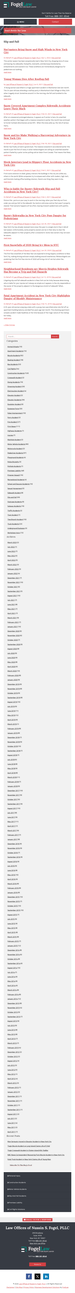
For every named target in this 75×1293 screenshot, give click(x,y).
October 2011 (13, 1105)
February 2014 (13, 994)
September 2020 (14, 644)
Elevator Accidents (14, 400)
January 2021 (13, 627)
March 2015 (12, 937)
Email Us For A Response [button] (38, 1220)
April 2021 (11, 613)
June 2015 (11, 924)
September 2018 (14, 751)
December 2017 (13, 791)
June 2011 (11, 1123)
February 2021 (13, 622)
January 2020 (13, 680)
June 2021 (11, 604)
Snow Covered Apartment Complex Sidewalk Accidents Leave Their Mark (37, 107)
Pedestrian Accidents (15, 453)
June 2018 (11, 764)
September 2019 (14, 698)
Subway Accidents (14, 506)
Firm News (12, 426)
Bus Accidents (13, 364)
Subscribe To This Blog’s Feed (21, 1165)
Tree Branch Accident (15, 519)
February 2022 (13, 569)
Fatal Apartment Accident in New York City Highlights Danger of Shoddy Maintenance (37, 297)
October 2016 (13, 853)
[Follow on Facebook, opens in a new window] (29, 1276)
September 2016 (14, 857)
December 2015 (13, 897)
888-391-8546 (61, 16)
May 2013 (11, 1034)
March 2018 (12, 777)
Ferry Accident (13, 417)
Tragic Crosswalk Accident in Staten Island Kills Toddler (28, 1150)
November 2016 (14, 848)
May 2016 (11, 875)
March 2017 (12, 831)
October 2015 (13, 906)
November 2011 (14, 1101)
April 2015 (11, 932)
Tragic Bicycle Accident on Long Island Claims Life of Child (29, 1146)
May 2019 (11, 715)
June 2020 (11, 658)
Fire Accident (12, 422)
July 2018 (11, 760)
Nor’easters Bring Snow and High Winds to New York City (35, 51)
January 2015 (13, 946)
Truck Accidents (13, 524)
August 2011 (12, 1114)
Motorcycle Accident (15, 449)
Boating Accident (14, 360)
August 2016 (12, 862)
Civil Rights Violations (17, 1209)
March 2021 (12, 618)
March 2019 (12, 724)
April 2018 (11, 773)
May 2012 (11, 1074)
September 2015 (14, 910)
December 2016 (13, 844)
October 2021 (13, 587)
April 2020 (11, 667)
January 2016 (13, 893)
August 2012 (12, 1061)
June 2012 (11, 1070)
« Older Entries (9, 325)
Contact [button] (55, 21)
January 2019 (13, 733)
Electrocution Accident (16, 391)
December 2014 (13, 950)
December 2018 (13, 737)
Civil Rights (12, 369)
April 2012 (11, 1079)
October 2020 (13, 640)
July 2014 (11, 972)
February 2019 (13, 729)
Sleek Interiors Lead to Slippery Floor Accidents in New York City (37, 163)
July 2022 (11, 547)
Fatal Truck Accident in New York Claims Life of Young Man (29, 1159)
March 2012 (12, 1083)
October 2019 (13, 693)
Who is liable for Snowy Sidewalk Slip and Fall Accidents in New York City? (32, 190)
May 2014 (11, 981)
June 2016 (11, 870)
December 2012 (13, 1052)
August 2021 (12, 596)
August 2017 (12, 808)
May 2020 (11, 662)
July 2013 (11, 1025)
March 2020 (12, 671)
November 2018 (14, 742)
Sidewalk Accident (14, 493)
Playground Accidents (15, 457)
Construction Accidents (16, 373)
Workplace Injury (14, 533)
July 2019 (11, 706)
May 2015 (11, 928)
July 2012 (11, 1065)
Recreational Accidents (16, 480)
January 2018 (13, 786)
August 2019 (12, 702)
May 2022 (11, 556)
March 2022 (12, 565)
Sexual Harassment (15, 488)
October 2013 (13, 1012)
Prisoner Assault (14, 475)
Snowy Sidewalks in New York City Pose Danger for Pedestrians (35, 217)
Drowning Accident (14, 386)
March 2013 (12, 1043)
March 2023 (12, 542)
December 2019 (13, 684)
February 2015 (13, 941)
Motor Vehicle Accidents (16, 444)
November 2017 (14, 795)
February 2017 (13, 835)
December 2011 (13, 1096)
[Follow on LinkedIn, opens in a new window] (46, 1276)
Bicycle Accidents (14, 355)
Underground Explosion (16, 528)
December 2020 (13, 631)
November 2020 (14, 635)
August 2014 (12, 968)
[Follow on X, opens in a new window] (37, 1276)
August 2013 (12, 1021)
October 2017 (13, 799)
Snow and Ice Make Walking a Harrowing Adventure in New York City (37, 137)
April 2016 (11, 879)
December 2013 (13, 1003)
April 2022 (11, 560)
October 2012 (13, 1056)
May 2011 (11, 1127)
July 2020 (11, 653)
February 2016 (13, 888)
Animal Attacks (13, 347)
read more (7, 72)
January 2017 (13, 839)
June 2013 (11, 1030)
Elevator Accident (14, 395)
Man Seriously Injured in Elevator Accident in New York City (29, 1142)
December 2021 (13, 578)
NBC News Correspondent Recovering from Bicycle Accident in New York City (36, 1155)
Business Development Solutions (47, 1287)
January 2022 (13, 573)
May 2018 (11, 768)
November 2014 (14, 955)
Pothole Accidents (14, 466)
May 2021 (11, 609)
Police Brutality (13, 462)
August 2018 (12, 755)
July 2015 (11, 919)
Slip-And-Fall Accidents (17, 1196)
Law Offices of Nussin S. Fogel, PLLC (26, 57)
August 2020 (12, 649)
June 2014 (11, 977)
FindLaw (65, 1287)
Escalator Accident (14, 404)
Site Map (19, 1287)
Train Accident (13, 515)
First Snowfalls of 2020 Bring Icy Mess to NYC (31, 245)
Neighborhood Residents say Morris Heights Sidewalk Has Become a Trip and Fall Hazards (36, 270)
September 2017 (14, 804)
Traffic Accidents (14, 511)
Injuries (10, 435)
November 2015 (14, 901)
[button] (20, 22)
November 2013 (14, 1008)
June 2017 (11, 817)
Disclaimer (10, 1287)
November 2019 (14, 689)
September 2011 (14, 1110)
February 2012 (13, 1087)
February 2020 (13, 675)
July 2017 (11, 813)
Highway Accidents (15, 431)
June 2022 (11, 551)
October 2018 (13, 746)
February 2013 (13, 1048)
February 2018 (13, 782)
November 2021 (14, 582)
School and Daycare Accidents (18, 484)
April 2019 (11, 720)
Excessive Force (13, 409)
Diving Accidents (14, 382)
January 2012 (13, 1092)
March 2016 (12, 884)
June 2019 (11, 711)
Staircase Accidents (15, 502)
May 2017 (11, 822)
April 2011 (11, 1132)
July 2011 (11, 1118)
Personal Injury (14, 1175)
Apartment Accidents (15, 351)
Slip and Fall (56, 57)
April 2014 (11, 986)
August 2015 (12, 915)
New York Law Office (37, 1243)
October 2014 (13, 959)
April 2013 (11, 1039)
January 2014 (13, 999)
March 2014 (12, 990)
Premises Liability (14, 471)
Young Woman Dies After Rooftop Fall (26, 79)
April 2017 (11, 826)
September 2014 (14, 963)
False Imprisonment (15, 413)
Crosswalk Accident (15, 378)
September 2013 (14, 1017)
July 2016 (11, 866)
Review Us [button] (37, 1264)
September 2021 (14, 591)
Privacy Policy (29, 1287)
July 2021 (11, 600)
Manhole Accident (14, 440)
